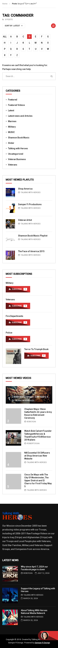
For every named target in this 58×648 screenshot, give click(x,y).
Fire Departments (14, 316)
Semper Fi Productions (30, 204)
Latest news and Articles (20, 116)
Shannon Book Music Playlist (32, 235)
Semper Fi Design (42, 643)
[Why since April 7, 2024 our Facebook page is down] (10, 573)
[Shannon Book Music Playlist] (10, 239)
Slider (11, 143)
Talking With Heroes (31, 192)
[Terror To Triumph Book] (13, 356)
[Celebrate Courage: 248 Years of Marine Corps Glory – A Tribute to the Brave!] (29, 395)
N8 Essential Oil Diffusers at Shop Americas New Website (37, 456)
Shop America (25, 188)
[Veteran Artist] (10, 224)
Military (12, 127)
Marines (12, 121)
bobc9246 (31, 422)
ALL (4, 36)
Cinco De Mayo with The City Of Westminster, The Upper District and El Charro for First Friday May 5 (38, 480)
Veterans (12, 164)
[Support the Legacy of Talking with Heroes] (10, 595)
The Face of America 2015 (31, 251)
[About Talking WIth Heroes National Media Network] (10, 617)
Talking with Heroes (18, 148)
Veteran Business (17, 159)
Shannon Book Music (18, 137)
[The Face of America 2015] (10, 255)
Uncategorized (15, 154)
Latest (11, 110)
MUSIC (11, 132)
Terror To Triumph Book (36, 349)
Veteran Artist (25, 220)
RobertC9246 (33, 443)
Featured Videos (16, 105)
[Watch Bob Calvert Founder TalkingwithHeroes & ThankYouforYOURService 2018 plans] (13, 438)
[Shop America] (10, 192)
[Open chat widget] (48, 635)
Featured (12, 99)
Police (9, 332)
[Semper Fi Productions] (10, 208)
